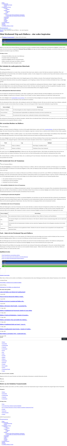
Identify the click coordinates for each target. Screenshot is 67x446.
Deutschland (6, 17)
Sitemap (3, 414)
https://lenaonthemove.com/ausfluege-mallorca (11, 255)
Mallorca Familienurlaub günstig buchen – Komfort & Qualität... (15, 329)
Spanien (5, 10)
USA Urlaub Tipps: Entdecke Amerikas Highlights (11, 405)
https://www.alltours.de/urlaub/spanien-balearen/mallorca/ (13, 258)
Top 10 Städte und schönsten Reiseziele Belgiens (15, 15)
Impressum (4, 410)
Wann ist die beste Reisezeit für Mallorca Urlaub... (12, 296)
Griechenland (4, 348)
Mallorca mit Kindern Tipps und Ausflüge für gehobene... (13, 319)
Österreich (4, 362)
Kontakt (3, 23)
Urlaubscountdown (5, 22)
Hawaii (5, 6)
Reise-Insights (4, 365)
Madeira (7, 9)
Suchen (1, 337)
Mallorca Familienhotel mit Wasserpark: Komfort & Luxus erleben (16, 310)
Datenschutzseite (5, 412)
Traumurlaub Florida (8, 4)
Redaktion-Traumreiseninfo (4, 275)
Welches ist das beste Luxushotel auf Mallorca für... (12, 301)
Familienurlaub (5, 345)
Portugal (5, 8)
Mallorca (8, 11)
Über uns (4, 24)
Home (3, 2)
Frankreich (6, 18)
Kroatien (5, 20)
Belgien (5, 13)
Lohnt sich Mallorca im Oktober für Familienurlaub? (12, 292)
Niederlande (4, 360)
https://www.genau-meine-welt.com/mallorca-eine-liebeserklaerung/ (15, 256)
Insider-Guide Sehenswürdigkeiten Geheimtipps (15, 14)
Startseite (2, 30)
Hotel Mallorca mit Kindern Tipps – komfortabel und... (13, 333)
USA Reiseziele (5, 3)
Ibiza (7, 12)
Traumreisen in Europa (6, 7)
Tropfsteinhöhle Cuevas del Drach (17, 97)
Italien (5, 19)
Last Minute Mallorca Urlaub (7, 25)
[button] (4, 39)
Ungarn (5, 21)
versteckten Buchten (48, 129)
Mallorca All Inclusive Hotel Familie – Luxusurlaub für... (13, 306)
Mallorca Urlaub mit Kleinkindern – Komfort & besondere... (14, 315)
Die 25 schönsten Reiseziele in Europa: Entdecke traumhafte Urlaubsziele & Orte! (17, 407)
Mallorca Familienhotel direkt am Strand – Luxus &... (13, 324)
